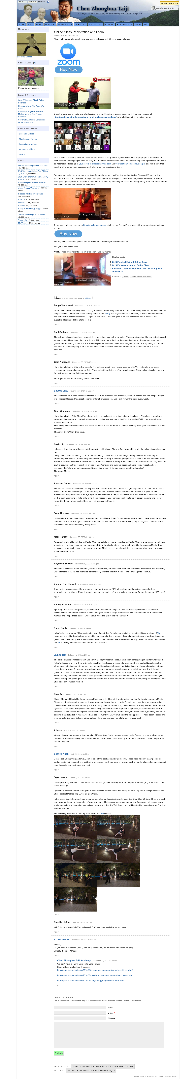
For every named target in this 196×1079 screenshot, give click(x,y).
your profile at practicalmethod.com (95, 164)
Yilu (158, 633)
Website (111, 1018)
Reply (57, 325)
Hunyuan (50, 24)
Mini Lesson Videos (28, 139)
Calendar (22, 199)
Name (111, 1007)
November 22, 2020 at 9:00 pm (84, 362)
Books (22, 154)
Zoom (138, 24)
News (39, 24)
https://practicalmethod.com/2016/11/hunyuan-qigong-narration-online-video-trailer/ (95, 970)
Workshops (65, 24)
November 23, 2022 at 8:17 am (105, 961)
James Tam (60, 655)
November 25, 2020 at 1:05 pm (87, 564)
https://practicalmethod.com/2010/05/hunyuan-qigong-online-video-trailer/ (90, 980)
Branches (80, 24)
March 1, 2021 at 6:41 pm (76, 694)
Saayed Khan (61, 754)
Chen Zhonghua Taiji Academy (74, 960)
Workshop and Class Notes (141, 276)
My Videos (22, 223)
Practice (22, 2)
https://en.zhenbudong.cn (94, 225)
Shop (30, 24)
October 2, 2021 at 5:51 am (79, 778)
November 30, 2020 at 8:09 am (90, 584)
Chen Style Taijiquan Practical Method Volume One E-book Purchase (30, 114)
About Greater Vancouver (28, 188)
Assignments (124, 24)
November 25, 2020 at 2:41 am (83, 514)
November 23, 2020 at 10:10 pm (84, 411)
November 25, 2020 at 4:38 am (81, 537)
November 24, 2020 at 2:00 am (78, 444)
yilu (102, 813)
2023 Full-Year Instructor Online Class (130, 265)
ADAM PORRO (62, 939)
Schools (41, 2)
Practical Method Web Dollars (30, 194)
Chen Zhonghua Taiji (103, 8)
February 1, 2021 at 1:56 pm (79, 655)
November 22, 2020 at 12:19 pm (87, 306)
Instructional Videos (28, 144)
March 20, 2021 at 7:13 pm (74, 730)
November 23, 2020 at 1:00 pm (82, 391)
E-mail (111, 1013)
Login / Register (169, 3)
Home (22, 24)
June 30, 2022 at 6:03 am (82, 923)
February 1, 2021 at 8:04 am (80, 628)
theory (107, 313)
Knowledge (95, 24)
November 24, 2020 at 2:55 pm (85, 484)
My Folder (22, 202)
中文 (146, 24)
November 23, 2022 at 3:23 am (84, 940)
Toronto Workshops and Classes (31, 214)
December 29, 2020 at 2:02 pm (85, 605)
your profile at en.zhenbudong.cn (130, 164)
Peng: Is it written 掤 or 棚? (29, 209)
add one (88, 298)
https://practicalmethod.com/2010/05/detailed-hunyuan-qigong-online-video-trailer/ (94, 975)
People (109, 24)
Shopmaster (62, 35)
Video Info (22, 220)
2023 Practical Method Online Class (129, 262)
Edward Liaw (61, 391)
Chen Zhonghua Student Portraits (32, 182)
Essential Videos (26, 134)
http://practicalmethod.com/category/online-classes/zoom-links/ (85, 117)
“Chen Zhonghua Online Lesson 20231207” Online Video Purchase (102, 1066)
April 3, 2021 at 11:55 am (80, 754)
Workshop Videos (27, 149)
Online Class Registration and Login (33, 165)
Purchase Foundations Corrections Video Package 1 (91, 1070)
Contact (32, 2)
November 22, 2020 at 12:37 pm (82, 332)
